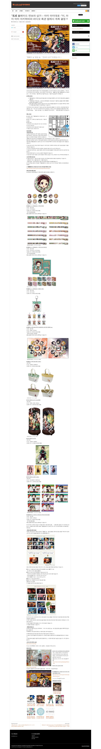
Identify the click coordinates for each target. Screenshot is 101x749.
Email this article (16, 36)
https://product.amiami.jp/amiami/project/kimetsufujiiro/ (38, 168)
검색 (16, 10)
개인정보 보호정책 (35, 737)
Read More (74, 58)
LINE (76, 50)
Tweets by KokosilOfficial (77, 28)
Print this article (16, 39)
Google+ (15, 31)
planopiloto (28, 21)
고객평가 (21, 10)
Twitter (14, 27)
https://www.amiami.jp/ (31, 643)
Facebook (77, 44)
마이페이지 (27, 10)
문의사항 (33, 738)
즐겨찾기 (33, 10)
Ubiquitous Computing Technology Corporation (26, 745)
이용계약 (33, 735)
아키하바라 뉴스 (15, 21)
